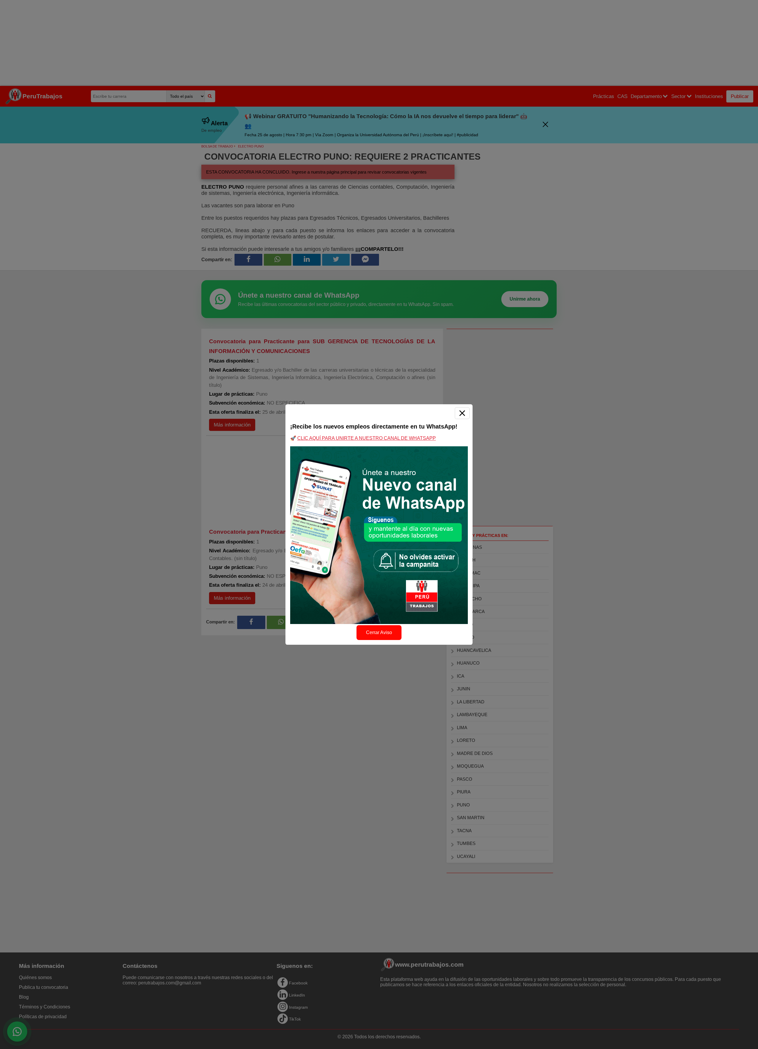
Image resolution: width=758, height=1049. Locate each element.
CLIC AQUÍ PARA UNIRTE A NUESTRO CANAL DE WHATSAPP (366, 438)
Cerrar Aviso (379, 632)
